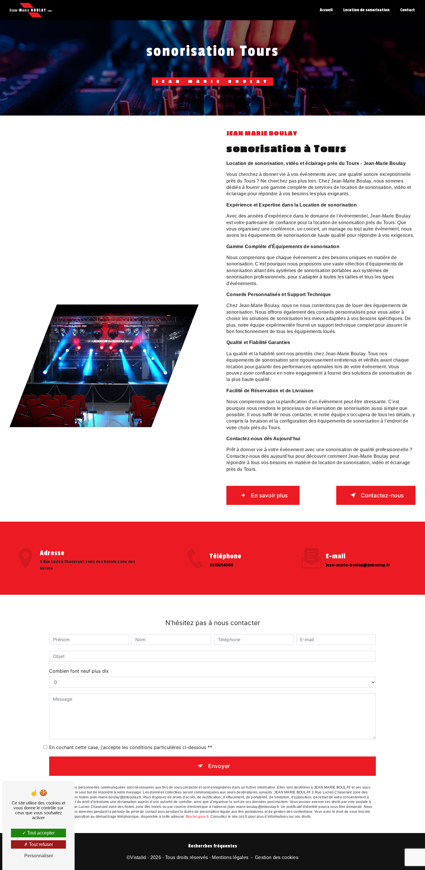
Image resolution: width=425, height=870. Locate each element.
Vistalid (138, 857)
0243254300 (221, 565)
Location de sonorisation (366, 10)
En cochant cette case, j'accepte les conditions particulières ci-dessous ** (130, 747)
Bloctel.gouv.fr (197, 817)
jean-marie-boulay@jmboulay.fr (358, 565)
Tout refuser (40, 844)
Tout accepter (40, 832)
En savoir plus (269, 495)
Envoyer (219, 766)
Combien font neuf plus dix (79, 671)
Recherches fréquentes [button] (212, 846)
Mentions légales (230, 857)
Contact (407, 10)
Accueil (326, 10)
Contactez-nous (382, 495)
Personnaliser (38, 855)
